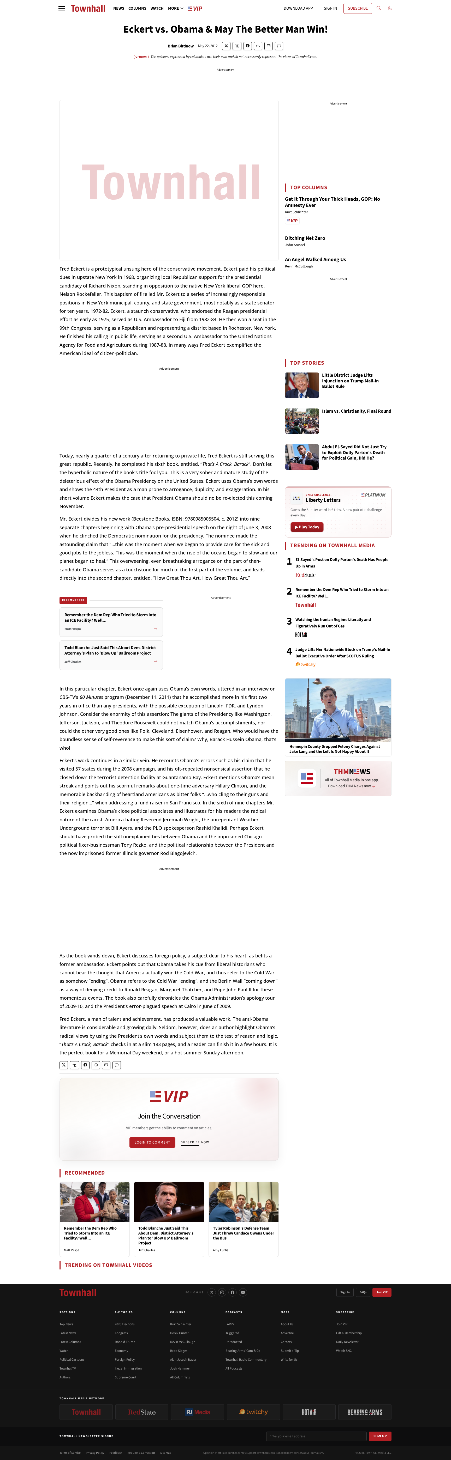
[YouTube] (243, 1292)
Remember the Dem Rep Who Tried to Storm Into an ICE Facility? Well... (90, 1233)
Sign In (345, 1292)
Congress (121, 1333)
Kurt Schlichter (180, 1324)
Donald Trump (125, 1342)
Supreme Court (125, 1377)
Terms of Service (70, 1453)
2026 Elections (124, 1324)
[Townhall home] (78, 1292)
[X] (211, 1292)
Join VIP (382, 1292)
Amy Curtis (220, 1250)
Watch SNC (344, 1350)
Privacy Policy (95, 1453)
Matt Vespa (71, 1250)
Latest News (68, 1333)
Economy (121, 1350)
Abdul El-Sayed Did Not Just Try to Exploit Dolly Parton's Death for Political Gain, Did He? (354, 452)
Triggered (232, 1333)
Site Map (165, 1453)
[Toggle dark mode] (390, 8)
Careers (286, 1342)
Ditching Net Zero (305, 238)
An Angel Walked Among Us (315, 259)
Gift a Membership (349, 1333)
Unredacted (233, 1342)
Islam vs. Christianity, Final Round (356, 411)
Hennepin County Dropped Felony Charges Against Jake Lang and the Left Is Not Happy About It (334, 749)
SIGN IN (330, 8)
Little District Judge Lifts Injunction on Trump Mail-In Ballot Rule (350, 381)
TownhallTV (68, 1368)
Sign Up (380, 1436)
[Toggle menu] (61, 8)
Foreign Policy (125, 1359)
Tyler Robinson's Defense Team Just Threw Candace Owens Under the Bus (243, 1233)
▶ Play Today (307, 527)
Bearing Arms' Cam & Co (242, 1350)
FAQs (363, 1292)
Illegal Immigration (128, 1368)
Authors (65, 1377)
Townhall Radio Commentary (245, 1359)
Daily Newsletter (347, 1342)
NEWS (118, 8)
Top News (66, 1324)
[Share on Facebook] (248, 46)
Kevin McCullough (182, 1342)
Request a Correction (141, 1453)
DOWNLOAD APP (298, 8)
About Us (287, 1324)
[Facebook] (232, 1292)
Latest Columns (70, 1342)
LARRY (229, 1324)
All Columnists (180, 1377)
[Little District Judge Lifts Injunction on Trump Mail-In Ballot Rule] (302, 385)
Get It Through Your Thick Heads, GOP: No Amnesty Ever (332, 202)
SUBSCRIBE (358, 8)
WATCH (157, 8)
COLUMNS (137, 8)
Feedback (115, 1453)
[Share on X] (226, 46)
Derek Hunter (179, 1333)
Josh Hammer (180, 1368)
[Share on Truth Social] (237, 46)
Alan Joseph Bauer (183, 1359)
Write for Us (289, 1359)
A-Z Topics (124, 1312)
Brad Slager (178, 1350)
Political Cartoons (72, 1359)
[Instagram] (222, 1292)
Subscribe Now (195, 1142)
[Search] (378, 8)
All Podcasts (233, 1368)
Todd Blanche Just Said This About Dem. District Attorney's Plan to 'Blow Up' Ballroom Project (165, 1235)
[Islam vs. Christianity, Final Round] (302, 421)
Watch (64, 1350)
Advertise (287, 1333)
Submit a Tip (290, 1350)
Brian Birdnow (181, 46)
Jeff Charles (146, 1250)
